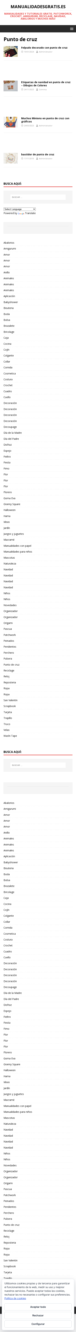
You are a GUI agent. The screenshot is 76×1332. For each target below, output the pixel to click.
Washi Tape (10, 735)
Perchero (9, 652)
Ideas (7, 522)
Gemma (43, 89)
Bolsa (7, 320)
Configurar (38, 1323)
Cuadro (8, 391)
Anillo (7, 272)
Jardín (7, 528)
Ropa (7, 688)
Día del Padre (11, 438)
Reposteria (10, 682)
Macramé (9, 539)
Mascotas (9, 557)
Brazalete (9, 325)
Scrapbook (10, 706)
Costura (8, 379)
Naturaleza (10, 563)
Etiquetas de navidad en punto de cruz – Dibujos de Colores (46, 83)
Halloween (10, 510)
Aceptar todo (38, 1306)
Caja (6, 337)
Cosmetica (10, 373)
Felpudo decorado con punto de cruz (44, 47)
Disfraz (8, 444)
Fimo (6, 468)
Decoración (10, 403)
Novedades (10, 605)
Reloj (6, 676)
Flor (6, 474)
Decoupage (10, 427)
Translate (30, 213)
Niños (7, 593)
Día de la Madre (13, 432)
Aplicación (9, 296)
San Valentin (10, 700)
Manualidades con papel (17, 545)
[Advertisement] (38, 71)
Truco (7, 724)
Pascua (8, 628)
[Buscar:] (38, 197)
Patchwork (10, 635)
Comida (8, 367)
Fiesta (7, 462)
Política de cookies (15, 1298)
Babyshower (11, 302)
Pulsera (8, 658)
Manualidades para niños (18, 551)
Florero (8, 492)
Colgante (9, 355)
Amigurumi (10, 248)
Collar (7, 361)
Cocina (7, 343)
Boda (7, 314)
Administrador (45, 51)
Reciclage (9, 670)
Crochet (8, 385)
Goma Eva (9, 498)
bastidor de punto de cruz (37, 154)
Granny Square (12, 504)
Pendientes (10, 646)
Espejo (7, 450)
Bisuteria (9, 308)
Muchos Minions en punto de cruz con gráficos (45, 120)
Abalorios (9, 242)
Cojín (6, 349)
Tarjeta (8, 712)
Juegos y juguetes (14, 533)
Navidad (8, 569)
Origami (8, 623)
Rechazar (38, 1315)
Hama (7, 516)
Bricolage (9, 331)
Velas (7, 730)
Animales (9, 278)
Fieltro (7, 456)
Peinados (9, 640)
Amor (7, 254)
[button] (71, 28)
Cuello (7, 397)
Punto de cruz (11, 664)
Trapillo (8, 718)
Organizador (11, 611)
